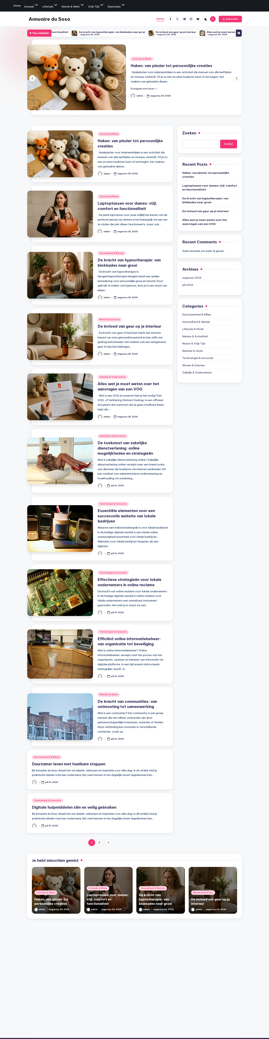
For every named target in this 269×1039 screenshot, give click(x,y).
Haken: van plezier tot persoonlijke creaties (205, 174)
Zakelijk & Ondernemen (112, 377)
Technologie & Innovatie (113, 504)
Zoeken (189, 133)
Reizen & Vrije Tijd (193, 343)
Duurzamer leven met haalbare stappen (68, 764)
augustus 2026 (191, 277)
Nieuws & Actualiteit (195, 336)
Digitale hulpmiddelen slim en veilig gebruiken (74, 807)
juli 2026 (187, 285)
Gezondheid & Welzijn (111, 253)
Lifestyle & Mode (141, 56)
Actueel (29, 6)
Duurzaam (114, 6)
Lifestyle (47, 6)
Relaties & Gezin (108, 694)
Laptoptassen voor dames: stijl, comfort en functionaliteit (209, 187)
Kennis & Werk (71, 6)
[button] (230, 19)
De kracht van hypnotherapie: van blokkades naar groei (55, 32)
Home (17, 5)
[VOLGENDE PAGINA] (108, 842)
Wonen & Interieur (109, 319)
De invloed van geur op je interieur (119, 32)
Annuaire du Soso (49, 19)
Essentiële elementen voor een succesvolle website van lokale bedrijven (127, 515)
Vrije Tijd (93, 6)
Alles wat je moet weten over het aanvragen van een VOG (184, 32)
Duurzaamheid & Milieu (47, 757)
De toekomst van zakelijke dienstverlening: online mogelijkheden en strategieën (125, 448)
